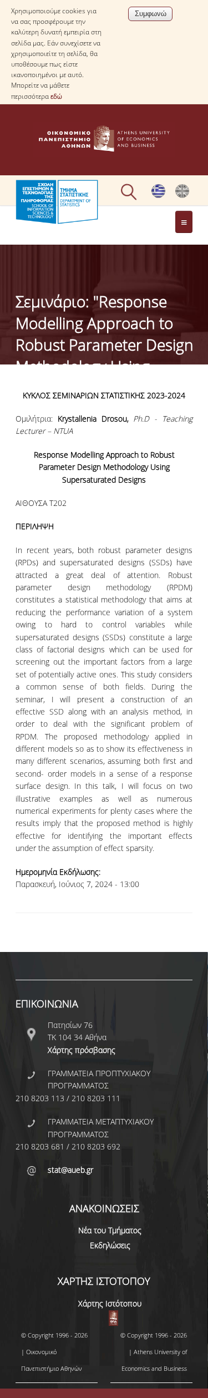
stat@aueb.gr (70, 1169)
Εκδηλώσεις (110, 1245)
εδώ (56, 96)
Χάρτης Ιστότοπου (109, 1303)
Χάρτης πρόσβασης (81, 1050)
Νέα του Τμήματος (109, 1230)
